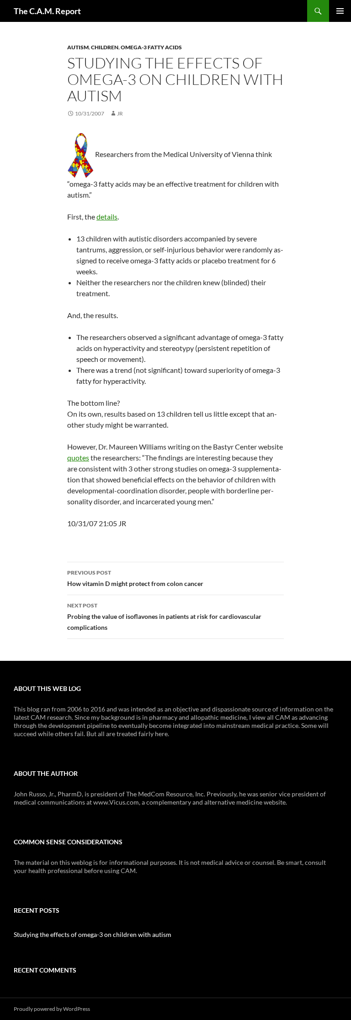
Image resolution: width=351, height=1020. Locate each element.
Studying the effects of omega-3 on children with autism (92, 934)
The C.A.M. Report (47, 11)
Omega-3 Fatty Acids (151, 47)
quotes (78, 457)
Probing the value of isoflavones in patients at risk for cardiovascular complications (164, 616)
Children (104, 47)
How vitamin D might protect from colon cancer (135, 578)
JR (120, 113)
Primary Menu (340, 11)
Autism (78, 47)
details (106, 216)
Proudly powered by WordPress (52, 1008)
